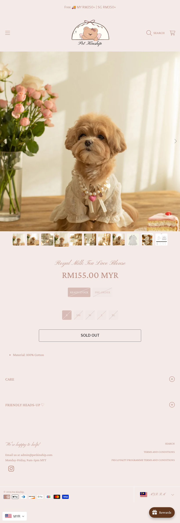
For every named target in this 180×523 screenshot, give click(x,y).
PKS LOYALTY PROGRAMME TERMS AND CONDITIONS (143, 460)
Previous (4, 141)
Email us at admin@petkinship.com (28, 455)
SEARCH (170, 443)
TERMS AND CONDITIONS (159, 452)
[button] (8, 33)
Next (175, 141)
